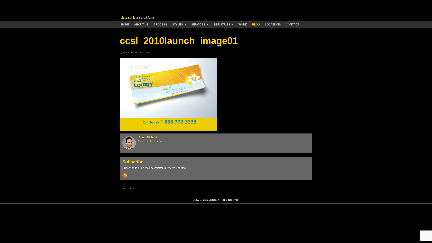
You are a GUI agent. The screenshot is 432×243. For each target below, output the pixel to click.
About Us (141, 24)
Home (125, 24)
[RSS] (124, 175)
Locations (273, 24)
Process (160, 24)
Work (242, 24)
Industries (221, 24)
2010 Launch (127, 188)
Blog (256, 24)
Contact (292, 24)
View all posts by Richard (152, 141)
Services (198, 24)
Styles (177, 24)
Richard (126, 52)
